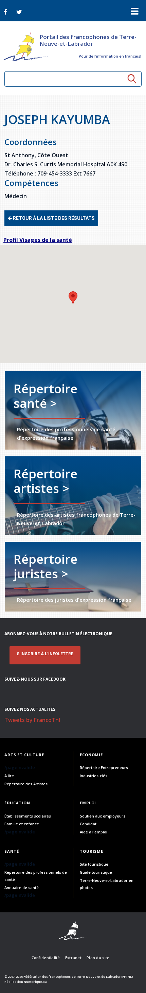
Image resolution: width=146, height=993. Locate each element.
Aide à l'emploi (93, 831)
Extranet (73, 957)
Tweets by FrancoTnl (32, 720)
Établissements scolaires (27, 816)
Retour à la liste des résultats (53, 218)
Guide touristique (96, 872)
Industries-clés (93, 775)
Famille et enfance (21, 823)
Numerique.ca (35, 981)
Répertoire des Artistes (26, 783)
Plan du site (98, 957)
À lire (9, 775)
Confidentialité (46, 957)
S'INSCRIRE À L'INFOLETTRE (45, 653)
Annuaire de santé (21, 887)
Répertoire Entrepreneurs (104, 767)
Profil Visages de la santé (37, 240)
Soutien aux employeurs (102, 816)
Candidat (88, 823)
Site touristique (94, 864)
